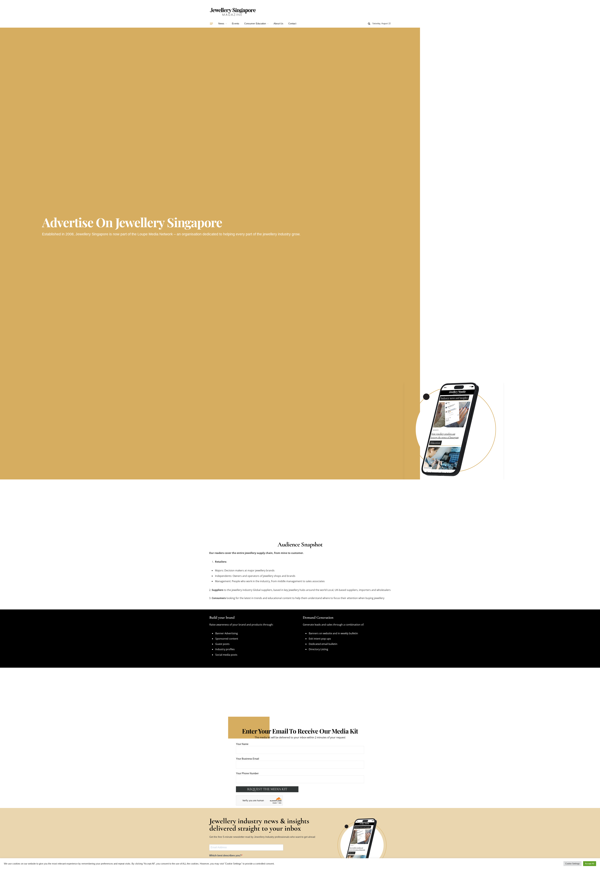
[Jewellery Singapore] (232, 11)
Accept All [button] (589, 863)
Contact (292, 23)
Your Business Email (247, 758)
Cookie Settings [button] (572, 863)
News (221, 23)
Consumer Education (255, 23)
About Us (278, 23)
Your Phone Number (247, 773)
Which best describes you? (225, 855)
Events (235, 23)
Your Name (242, 744)
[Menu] (211, 23)
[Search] (369, 23)
